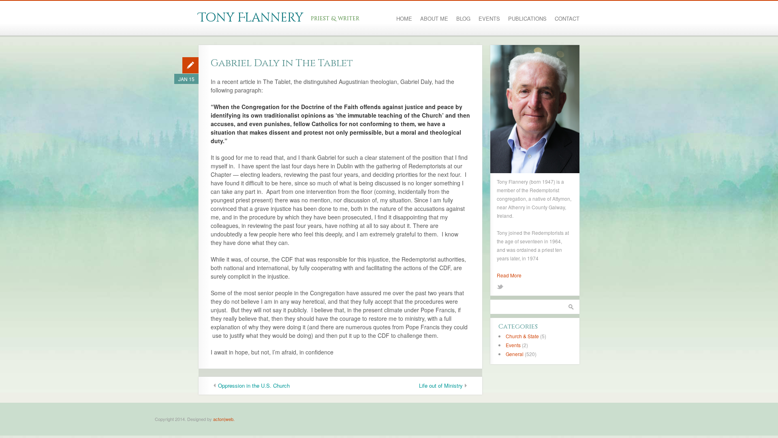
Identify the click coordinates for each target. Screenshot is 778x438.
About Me (434, 18)
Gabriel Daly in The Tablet (282, 63)
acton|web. (224, 419)
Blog (463, 18)
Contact (567, 18)
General (515, 353)
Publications (527, 18)
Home (404, 18)
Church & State (522, 336)
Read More (509, 275)
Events (489, 18)
